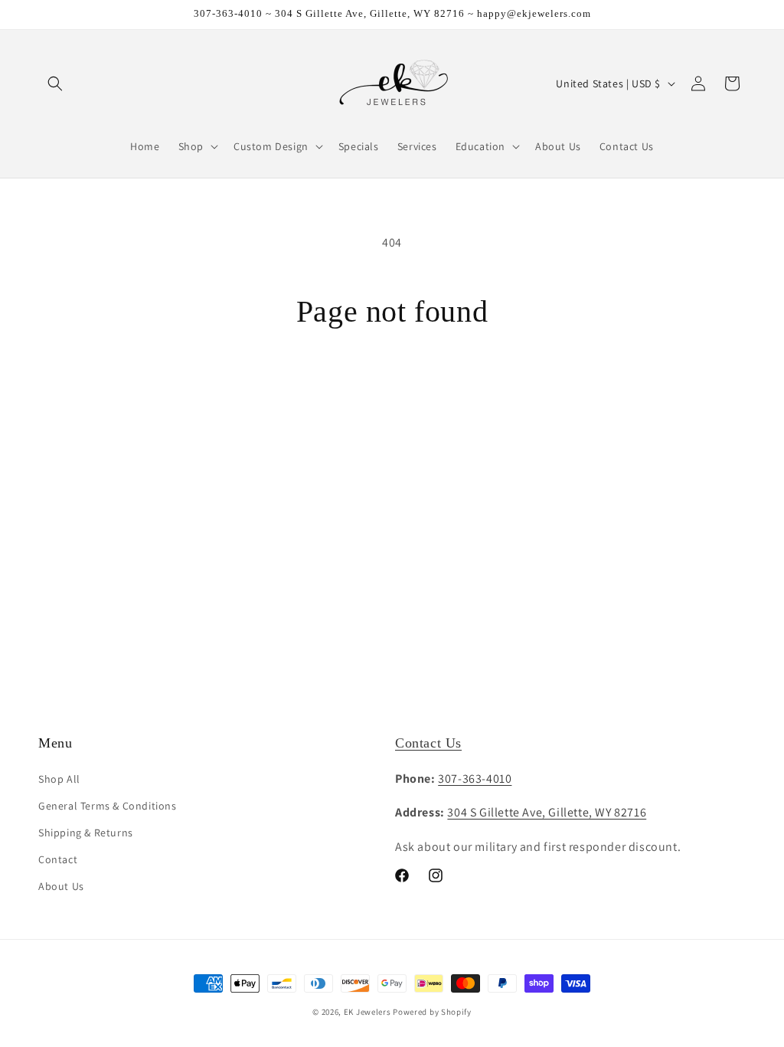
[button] (55, 83)
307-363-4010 (474, 779)
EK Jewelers (367, 1011)
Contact (57, 859)
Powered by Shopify (432, 1011)
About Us (61, 886)
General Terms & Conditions (107, 806)
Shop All (59, 779)
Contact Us (428, 743)
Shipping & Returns (85, 832)
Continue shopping (392, 388)
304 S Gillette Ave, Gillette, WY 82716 (546, 812)
